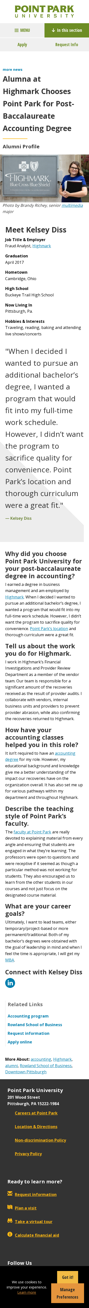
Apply (22, 44)
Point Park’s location (49, 628)
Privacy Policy (28, 1153)
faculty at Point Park (32, 832)
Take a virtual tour (33, 1221)
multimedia (72, 205)
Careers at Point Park (36, 1113)
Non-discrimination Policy (40, 1140)
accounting (41, 1059)
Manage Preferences (67, 1293)
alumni (11, 1065)
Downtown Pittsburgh (25, 1072)
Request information (36, 1194)
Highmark (41, 246)
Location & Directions (36, 1126)
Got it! (67, 1277)
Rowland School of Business (46, 1065)
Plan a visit (26, 1208)
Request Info (66, 44)
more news (12, 69)
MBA (9, 960)
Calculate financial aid (37, 1235)
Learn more (26, 1292)
